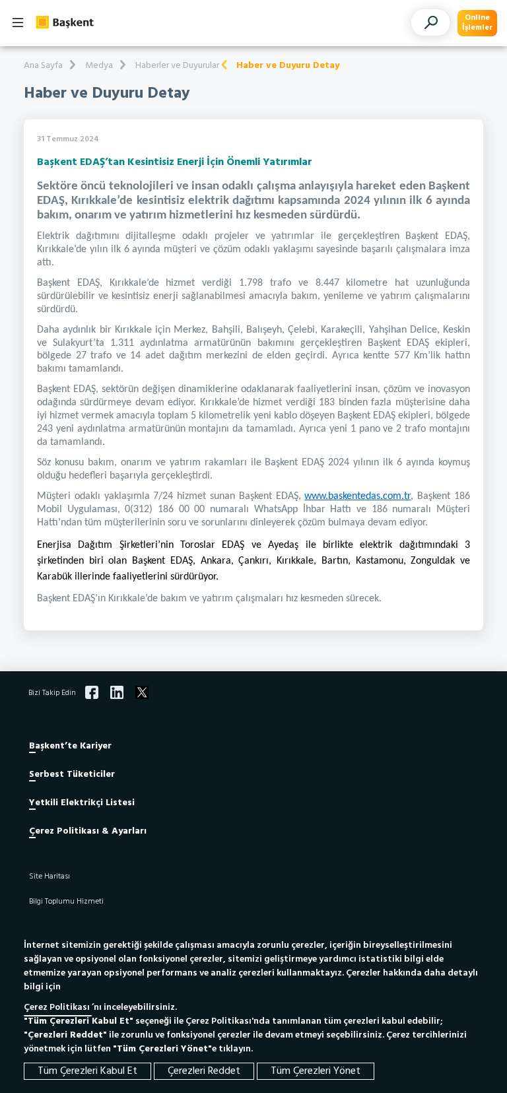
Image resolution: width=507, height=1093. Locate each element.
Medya (99, 65)
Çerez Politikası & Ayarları (88, 831)
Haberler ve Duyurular (177, 65)
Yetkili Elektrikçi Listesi (82, 803)
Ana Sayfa (43, 65)
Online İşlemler (477, 22)
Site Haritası (49, 876)
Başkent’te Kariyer (70, 746)
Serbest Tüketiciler (72, 774)
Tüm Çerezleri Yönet (315, 1071)
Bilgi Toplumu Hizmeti (66, 901)
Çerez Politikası (58, 1007)
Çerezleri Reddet (204, 1071)
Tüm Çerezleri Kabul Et (87, 1071)
